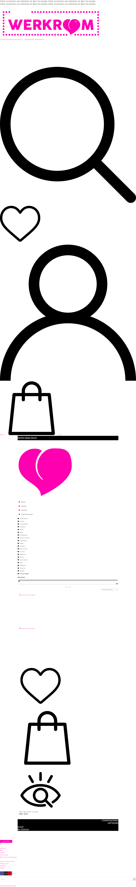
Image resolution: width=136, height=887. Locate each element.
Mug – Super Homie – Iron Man (28, 812)
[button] (40, 809)
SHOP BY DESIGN (5, 39)
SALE (42, 39)
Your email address (6, 838)
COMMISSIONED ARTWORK (32, 39)
